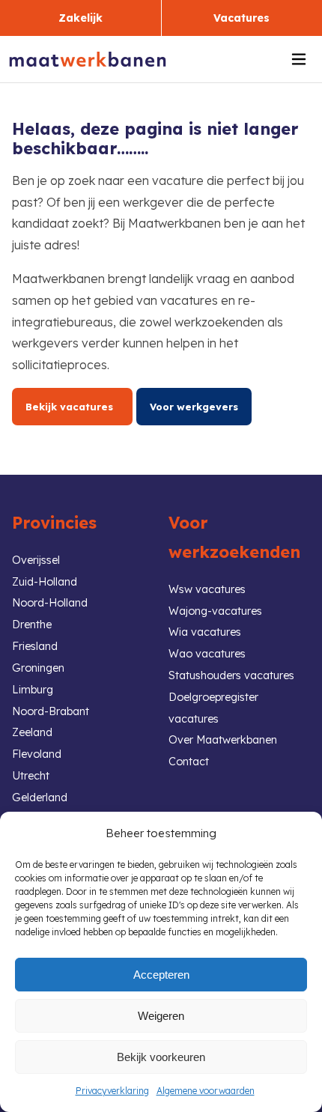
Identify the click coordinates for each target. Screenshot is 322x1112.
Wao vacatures (207, 653)
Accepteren (161, 974)
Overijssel (36, 560)
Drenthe (32, 624)
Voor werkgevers (194, 407)
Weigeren (161, 1015)
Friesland (35, 646)
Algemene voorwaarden (206, 1090)
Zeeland (32, 732)
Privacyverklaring (112, 1090)
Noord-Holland (50, 603)
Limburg (32, 689)
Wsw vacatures (207, 589)
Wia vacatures (204, 632)
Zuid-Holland (44, 582)
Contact (188, 761)
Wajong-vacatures (215, 611)
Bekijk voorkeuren (161, 1057)
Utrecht (30, 776)
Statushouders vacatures (231, 675)
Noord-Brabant (50, 711)
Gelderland (39, 797)
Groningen (38, 668)
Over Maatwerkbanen (222, 740)
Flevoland (36, 754)
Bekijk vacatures (72, 407)
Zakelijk (80, 18)
